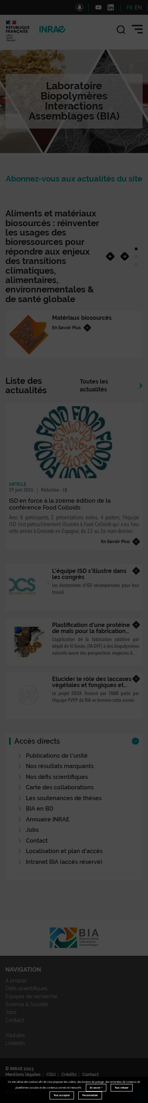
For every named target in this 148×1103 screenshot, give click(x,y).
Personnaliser (90, 1095)
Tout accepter (62, 1095)
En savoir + (96, 1087)
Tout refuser (122, 1087)
